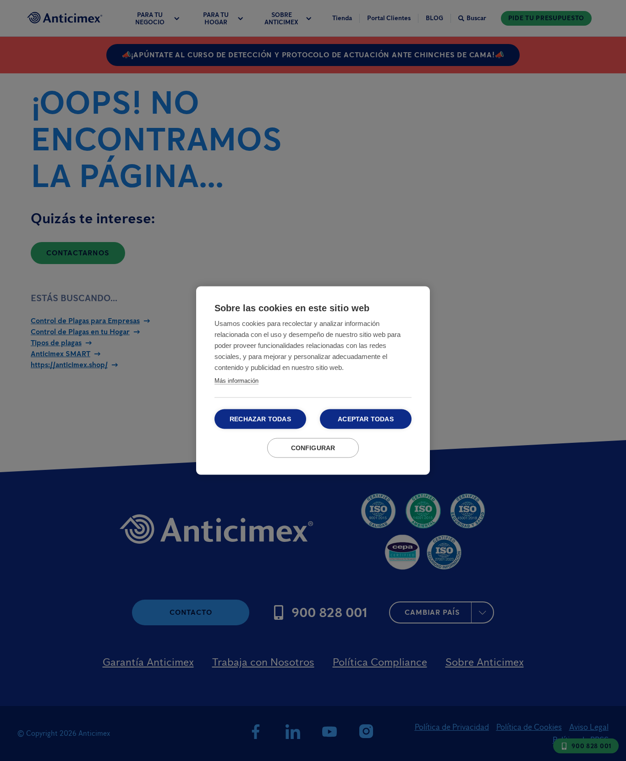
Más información (236, 380)
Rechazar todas (260, 419)
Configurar (313, 448)
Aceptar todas (366, 419)
